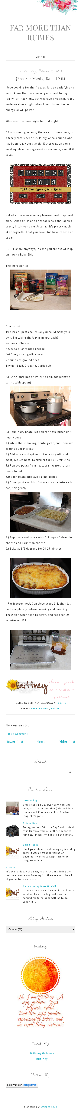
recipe (55, 708)
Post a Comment (17, 734)
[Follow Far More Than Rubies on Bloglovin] (22, 1086)
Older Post (67, 742)
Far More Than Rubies (40, 32)
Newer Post (14, 742)
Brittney (42, 1059)
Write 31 (10, 867)
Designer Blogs (48, 1107)
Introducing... (31, 800)
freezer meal (40, 708)
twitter (65, 689)
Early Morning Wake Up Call (39, 886)
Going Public (30, 844)
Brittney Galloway (42, 1053)
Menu (40, 57)
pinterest (62, 696)
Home (41, 742)
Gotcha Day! (30, 823)
